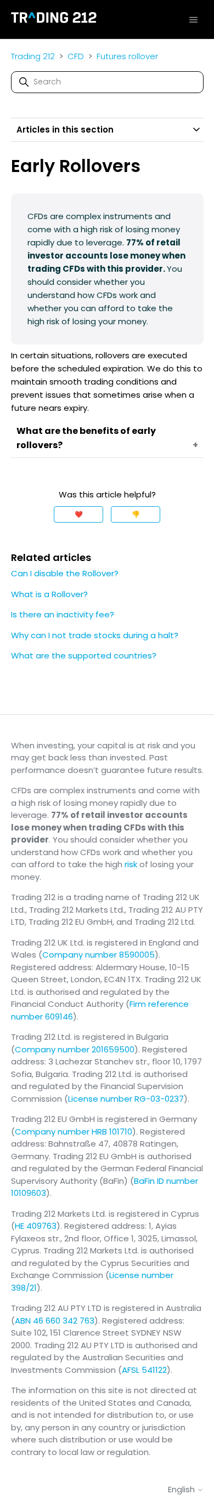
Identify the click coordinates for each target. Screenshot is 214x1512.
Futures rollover (127, 56)
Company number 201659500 (74, 1049)
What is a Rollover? (49, 594)
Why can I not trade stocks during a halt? (94, 635)
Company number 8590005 (98, 954)
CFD (75, 56)
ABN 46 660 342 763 (54, 1320)
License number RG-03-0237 (126, 1098)
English (182, 1489)
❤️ (79, 514)
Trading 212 (33, 56)
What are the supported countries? (83, 655)
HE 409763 (36, 1226)
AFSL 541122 (144, 1370)
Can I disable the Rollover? (65, 573)
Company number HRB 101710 (73, 1131)
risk (131, 864)
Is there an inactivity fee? (62, 614)
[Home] (54, 19)
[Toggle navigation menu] (193, 19)
